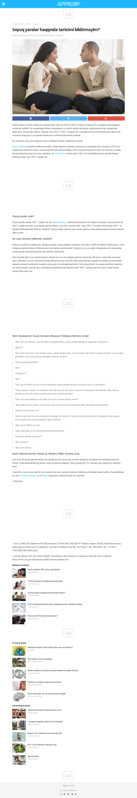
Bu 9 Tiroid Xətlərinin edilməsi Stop (42, 745)
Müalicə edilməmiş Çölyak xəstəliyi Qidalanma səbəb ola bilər (53, 670)
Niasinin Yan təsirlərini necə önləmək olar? (45, 733)
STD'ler (28, 24)
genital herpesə (59, 222)
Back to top (68, 786)
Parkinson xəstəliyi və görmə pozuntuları (44, 682)
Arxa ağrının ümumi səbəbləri (40, 659)
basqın (45, 475)
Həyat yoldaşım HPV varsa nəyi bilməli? (44, 569)
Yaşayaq (35, 24)
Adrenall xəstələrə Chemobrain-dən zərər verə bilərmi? (50, 647)
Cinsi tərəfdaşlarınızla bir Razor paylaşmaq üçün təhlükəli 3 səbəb (55, 604)
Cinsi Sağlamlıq (17, 24)
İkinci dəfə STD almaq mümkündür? (43, 616)
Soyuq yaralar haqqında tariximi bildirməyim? (46, 593)
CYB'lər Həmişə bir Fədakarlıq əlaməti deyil (45, 581)
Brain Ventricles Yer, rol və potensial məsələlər (47, 694)
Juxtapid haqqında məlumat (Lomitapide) (45, 722)
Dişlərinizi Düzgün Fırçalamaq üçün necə (44, 710)
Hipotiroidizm (33, 756)
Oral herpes (60, 153)
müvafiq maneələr (28, 475)
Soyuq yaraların (19, 146)
